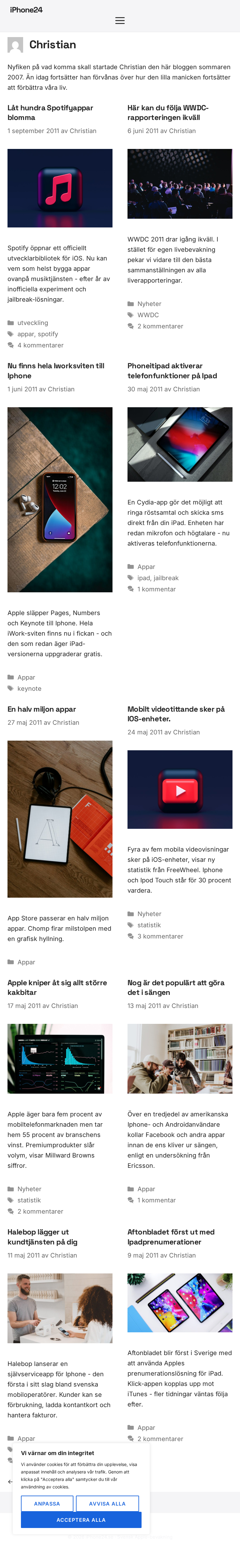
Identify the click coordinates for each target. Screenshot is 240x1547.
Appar (26, 677)
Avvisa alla (107, 1504)
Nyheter (150, 304)
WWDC (148, 315)
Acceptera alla (81, 1520)
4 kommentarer (41, 345)
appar (26, 334)
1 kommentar (157, 589)
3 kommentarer (160, 936)
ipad (144, 578)
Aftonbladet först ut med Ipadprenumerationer (171, 1236)
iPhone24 (26, 10)
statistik (149, 925)
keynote (30, 688)
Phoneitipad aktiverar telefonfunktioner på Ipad (172, 370)
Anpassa (47, 1504)
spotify (48, 334)
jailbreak (166, 578)
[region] (81, 1489)
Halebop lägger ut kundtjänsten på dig (43, 1236)
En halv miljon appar (42, 709)
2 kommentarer (160, 326)
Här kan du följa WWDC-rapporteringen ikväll (168, 112)
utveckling (33, 323)
